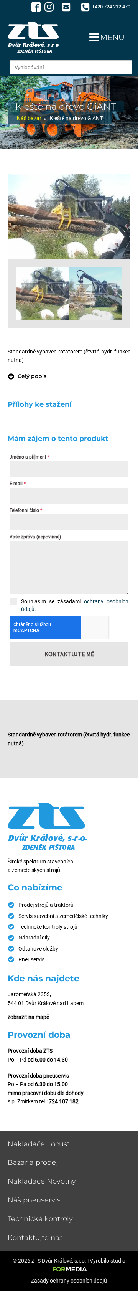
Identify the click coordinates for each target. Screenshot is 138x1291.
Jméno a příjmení (29, 457)
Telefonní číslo (26, 510)
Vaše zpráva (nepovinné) (35, 537)
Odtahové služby (38, 949)
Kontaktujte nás (35, 1237)
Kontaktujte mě (69, 654)
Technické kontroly (40, 1219)
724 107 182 (64, 1101)
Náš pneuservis (34, 1200)
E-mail (18, 483)
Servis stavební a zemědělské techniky (63, 916)
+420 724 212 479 (111, 7)
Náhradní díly (34, 937)
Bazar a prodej (33, 1162)
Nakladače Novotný (42, 1181)
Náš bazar (29, 118)
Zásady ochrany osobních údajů (69, 1281)
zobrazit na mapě (28, 1017)
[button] (27, 376)
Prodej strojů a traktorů (46, 905)
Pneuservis (31, 959)
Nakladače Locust (39, 1144)
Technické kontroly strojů (47, 927)
